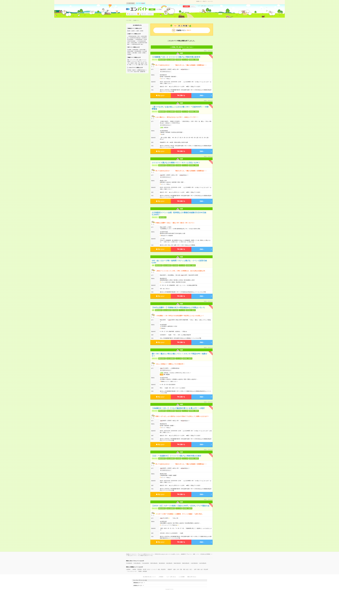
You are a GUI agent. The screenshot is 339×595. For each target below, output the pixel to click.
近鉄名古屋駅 (130, 51)
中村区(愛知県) (137, 563)
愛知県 (128, 30)
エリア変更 (159, 9)
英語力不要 (136, 71)
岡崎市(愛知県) (177, 563)
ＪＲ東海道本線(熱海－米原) (133, 36)
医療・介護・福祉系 (139, 63)
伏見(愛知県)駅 (138, 51)
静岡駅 (144, 52)
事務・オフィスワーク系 (132, 59)
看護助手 (170, 569)
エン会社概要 (182, 576)
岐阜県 (133, 30)
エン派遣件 (130, 3)
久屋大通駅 (134, 52)
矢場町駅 (129, 54)
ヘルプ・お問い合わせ (201, 5)
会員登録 (186, 6)
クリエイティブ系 (135, 61)
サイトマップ (210, 5)
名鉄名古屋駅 (142, 49)
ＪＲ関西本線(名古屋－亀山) (137, 44)
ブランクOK (130, 71)
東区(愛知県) (162, 563)
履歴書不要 (142, 71)
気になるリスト (134, 14)
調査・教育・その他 (142, 64)
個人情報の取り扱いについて (149, 576)
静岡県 (141, 30)
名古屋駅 (129, 49)
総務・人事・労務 (177, 569)
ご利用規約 (160, 576)
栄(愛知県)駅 (135, 49)
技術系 (132, 63)
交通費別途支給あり (141, 70)
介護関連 (128, 569)
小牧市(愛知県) (194, 563)
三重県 (137, 30)
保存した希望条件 (148, 14)
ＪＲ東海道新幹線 (138, 39)
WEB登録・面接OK (131, 70)
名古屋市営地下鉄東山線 (135, 37)
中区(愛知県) (129, 563)
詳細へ (202, 95)
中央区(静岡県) (145, 563)
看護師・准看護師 (142, 571)
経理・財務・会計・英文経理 (201, 569)
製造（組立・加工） (188, 569)
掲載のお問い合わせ (191, 576)
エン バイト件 (140, 3)
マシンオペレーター (132, 571)
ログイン (193, 6)
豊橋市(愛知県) (185, 563)
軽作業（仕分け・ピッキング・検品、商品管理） (154, 569)
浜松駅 (139, 52)
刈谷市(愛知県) (202, 563)
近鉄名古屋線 (134, 42)
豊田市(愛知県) (153, 563)
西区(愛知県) (169, 563)
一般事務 (134, 569)
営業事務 (139, 569)
